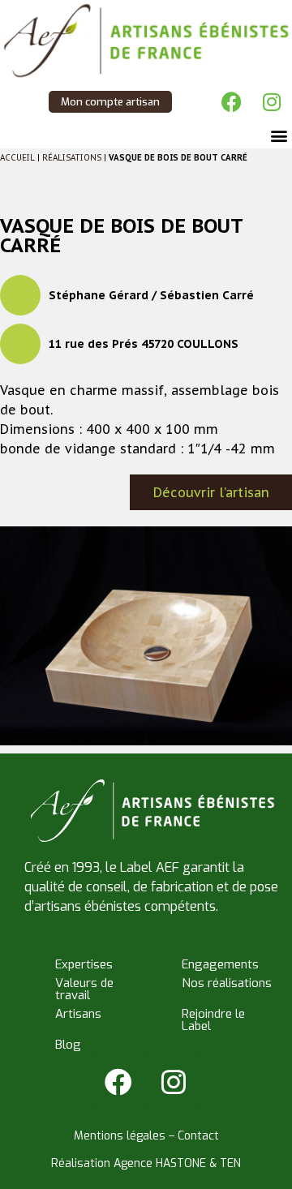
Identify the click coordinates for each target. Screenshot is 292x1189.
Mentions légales (119, 1136)
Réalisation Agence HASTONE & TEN (146, 1163)
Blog (68, 1045)
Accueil (17, 157)
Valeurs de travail (84, 989)
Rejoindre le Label (213, 1020)
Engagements (220, 964)
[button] (278, 135)
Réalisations (71, 157)
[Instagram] (271, 101)
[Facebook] (231, 101)
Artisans (78, 1014)
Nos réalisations (227, 983)
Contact (198, 1136)
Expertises (84, 964)
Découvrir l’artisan (211, 492)
